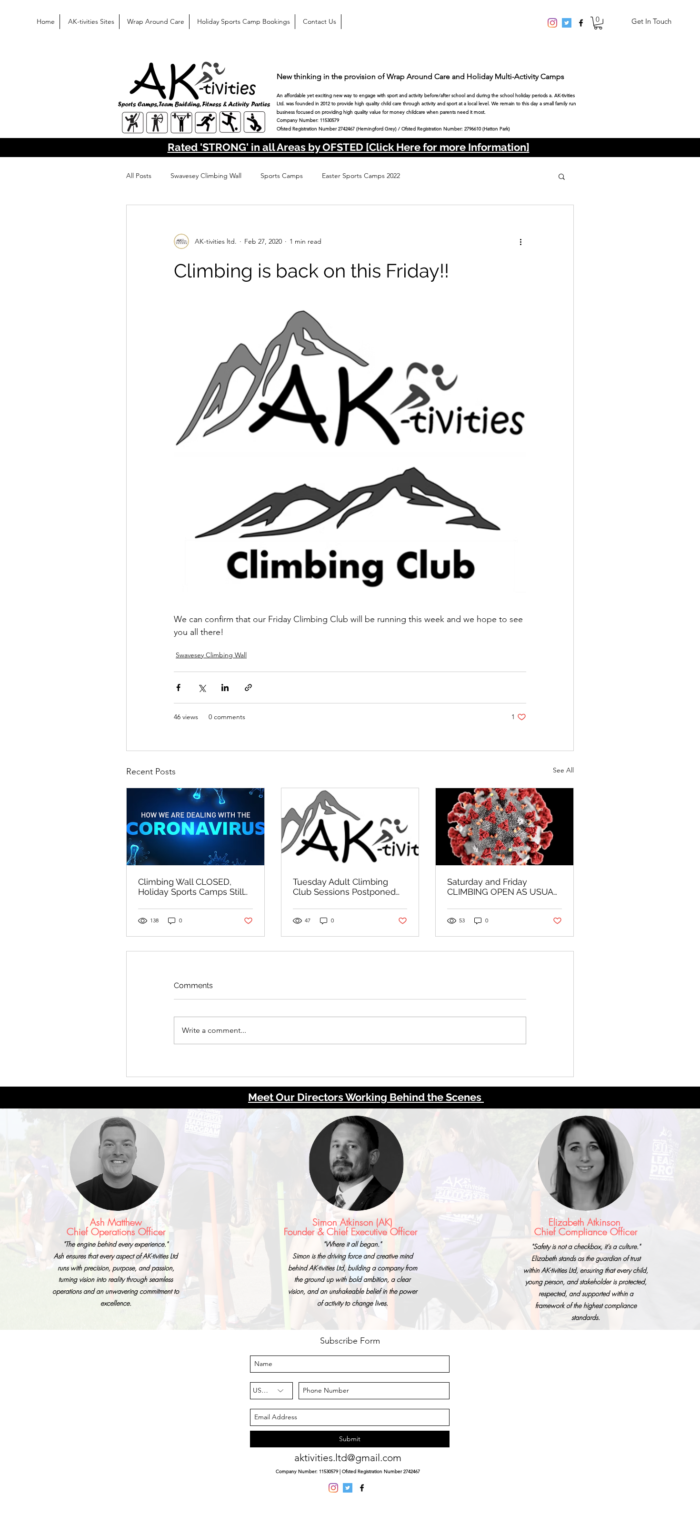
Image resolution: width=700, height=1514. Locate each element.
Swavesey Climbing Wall (205, 175)
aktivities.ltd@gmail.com (347, 1458)
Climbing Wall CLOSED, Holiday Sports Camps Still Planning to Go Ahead (191, 887)
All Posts (138, 175)
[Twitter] (566, 23)
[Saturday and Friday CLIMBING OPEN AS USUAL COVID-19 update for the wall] (504, 826)
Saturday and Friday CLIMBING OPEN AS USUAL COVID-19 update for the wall (502, 887)
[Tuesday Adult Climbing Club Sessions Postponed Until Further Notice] (350, 826)
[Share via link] (248, 687)
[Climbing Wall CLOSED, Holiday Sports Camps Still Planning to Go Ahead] (195, 826)
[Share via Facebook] (178, 687)
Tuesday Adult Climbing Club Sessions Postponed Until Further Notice (344, 887)
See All (563, 770)
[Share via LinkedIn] (225, 687)
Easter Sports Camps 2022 (361, 175)
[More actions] (520, 241)
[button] (598, 23)
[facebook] (581, 23)
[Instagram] (552, 23)
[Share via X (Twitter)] (201, 687)
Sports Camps (281, 175)
